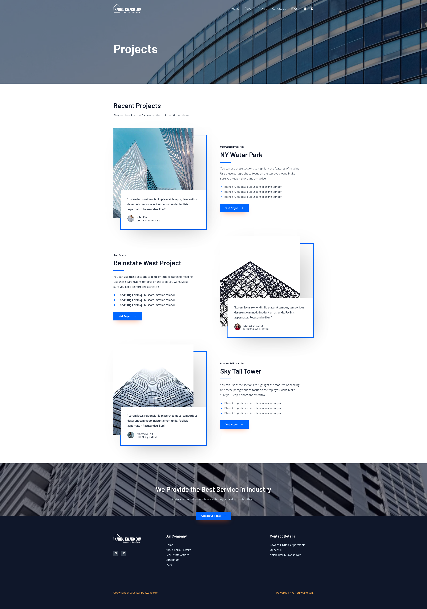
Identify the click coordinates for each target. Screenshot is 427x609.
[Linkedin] (312, 8)
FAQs (294, 8)
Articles (262, 8)
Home (235, 8)
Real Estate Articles (177, 555)
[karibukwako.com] (127, 8)
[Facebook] (305, 8)
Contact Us (279, 8)
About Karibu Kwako (178, 550)
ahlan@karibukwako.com (285, 555)
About (248, 8)
